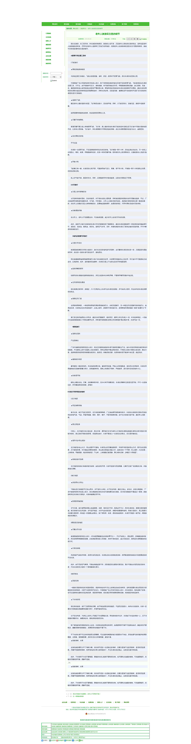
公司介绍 (65, 734)
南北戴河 (99, 724)
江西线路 (138, 724)
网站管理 (126, 702)
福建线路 (58, 726)
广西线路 (133, 724)
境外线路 (78, 24)
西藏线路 (69, 726)
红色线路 (71, 724)
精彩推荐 (48, 44)
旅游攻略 (48, 59)
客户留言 (124, 24)
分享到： (46, 740)
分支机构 (48, 37)
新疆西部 (76, 724)
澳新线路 (76, 729)
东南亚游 (59, 729)
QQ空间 (53, 740)
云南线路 (127, 724)
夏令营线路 (94, 726)
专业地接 (101, 24)
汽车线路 (54, 724)
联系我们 (136, 24)
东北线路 (82, 724)
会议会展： (45, 732)
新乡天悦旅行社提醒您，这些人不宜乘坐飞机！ (87, 694)
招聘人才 (48, 41)
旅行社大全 (94, 732)
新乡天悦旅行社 (114, 707)
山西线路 (93, 724)
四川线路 (144, 724)
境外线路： (45, 729)
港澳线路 (54, 729)
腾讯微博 (68, 740)
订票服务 (89, 24)
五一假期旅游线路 (78, 696)
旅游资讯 (48, 63)
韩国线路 (65, 729)
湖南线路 (64, 726)
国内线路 (66, 24)
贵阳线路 (88, 724)
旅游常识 (48, 48)
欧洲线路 (71, 729)
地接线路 (59, 724)
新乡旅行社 (55, 737)
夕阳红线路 (87, 726)
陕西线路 (105, 724)
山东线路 (110, 724)
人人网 (76, 740)
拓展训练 (113, 24)
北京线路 (121, 724)
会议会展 (48, 56)
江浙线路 (75, 726)
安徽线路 (81, 726)
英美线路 (82, 729)
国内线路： (45, 726)
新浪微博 (61, 740)
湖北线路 (65, 724)
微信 (81, 740)
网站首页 (54, 24)
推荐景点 (48, 52)
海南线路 (116, 724)
